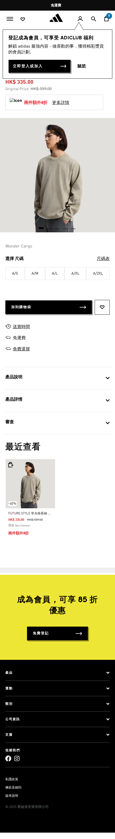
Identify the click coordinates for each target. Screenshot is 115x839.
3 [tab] (57, 226)
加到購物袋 (21, 307)
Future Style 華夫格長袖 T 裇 (31, 513)
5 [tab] (73, 226)
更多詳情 (60, 103)
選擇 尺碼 (14, 259)
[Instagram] (17, 758)
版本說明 (11, 796)
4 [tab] (65, 226)
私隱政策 (11, 779)
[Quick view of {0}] (10, 465)
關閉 (82, 66)
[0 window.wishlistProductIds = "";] (22, 19)
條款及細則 (13, 787)
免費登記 (41, 633)
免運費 (56, 5)
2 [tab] (49, 226)
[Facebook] (8, 758)
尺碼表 (103, 259)
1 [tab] (41, 226)
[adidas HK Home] (57, 18)
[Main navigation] (10, 18)
